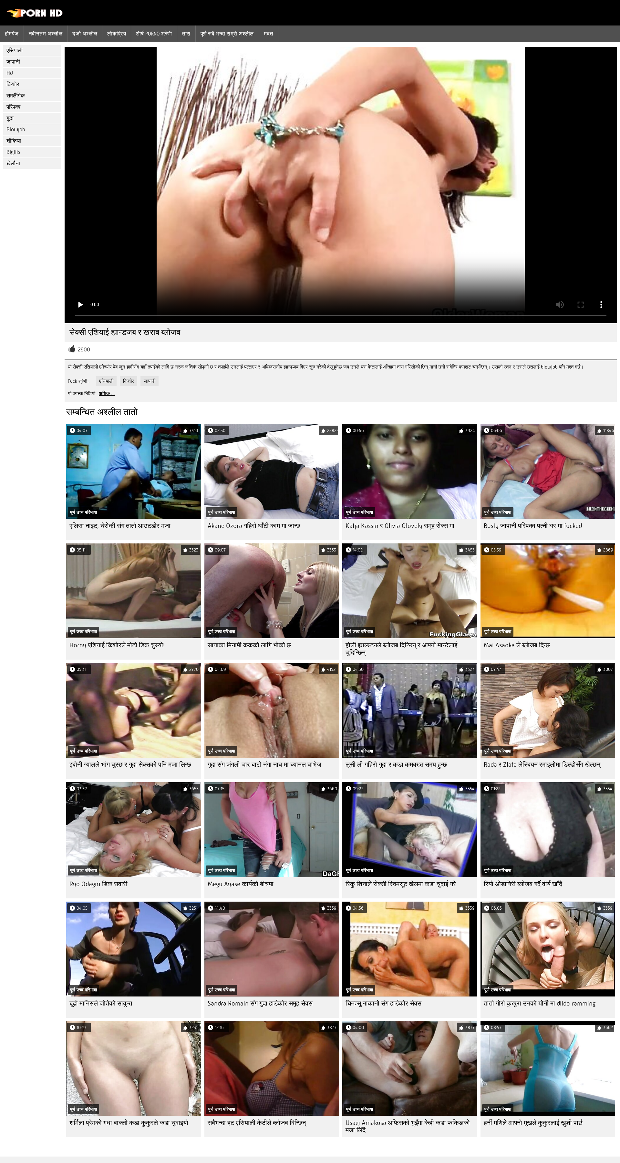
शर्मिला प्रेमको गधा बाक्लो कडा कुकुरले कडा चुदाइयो (128, 1123)
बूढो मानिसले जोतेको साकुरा (100, 1003)
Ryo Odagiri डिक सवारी (98, 884)
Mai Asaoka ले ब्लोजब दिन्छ (517, 645)
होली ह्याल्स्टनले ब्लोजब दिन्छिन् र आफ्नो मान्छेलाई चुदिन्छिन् (401, 649)
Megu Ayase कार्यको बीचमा (241, 884)
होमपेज (12, 33)
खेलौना (13, 163)
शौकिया (13, 141)
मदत (268, 33)
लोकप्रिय (116, 33)
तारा (186, 33)
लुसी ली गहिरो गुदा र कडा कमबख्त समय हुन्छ (396, 764)
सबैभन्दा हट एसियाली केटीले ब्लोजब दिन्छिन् (257, 1123)
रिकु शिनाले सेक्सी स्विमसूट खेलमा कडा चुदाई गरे (401, 884)
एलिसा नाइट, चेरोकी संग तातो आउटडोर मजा (119, 526)
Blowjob (15, 129)
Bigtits (13, 152)
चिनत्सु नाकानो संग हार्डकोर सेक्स (383, 1003)
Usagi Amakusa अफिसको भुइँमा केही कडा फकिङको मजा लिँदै (408, 1126)
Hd (9, 73)
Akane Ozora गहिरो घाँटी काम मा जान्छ (254, 526)
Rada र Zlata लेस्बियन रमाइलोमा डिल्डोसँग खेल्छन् (542, 764)
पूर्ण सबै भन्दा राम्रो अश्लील (227, 33)
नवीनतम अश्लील (46, 33)
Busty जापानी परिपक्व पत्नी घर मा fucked (533, 526)
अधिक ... (107, 393)
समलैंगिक (15, 96)
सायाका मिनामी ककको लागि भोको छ (249, 645)
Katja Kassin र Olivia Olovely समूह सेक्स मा (400, 526)
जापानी (13, 62)
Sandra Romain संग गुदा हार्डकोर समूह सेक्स (260, 1003)
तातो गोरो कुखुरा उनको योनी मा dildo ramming (539, 1003)
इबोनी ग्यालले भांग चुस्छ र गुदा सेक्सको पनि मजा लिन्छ (130, 764)
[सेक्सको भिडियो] (34, 16)
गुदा (10, 118)
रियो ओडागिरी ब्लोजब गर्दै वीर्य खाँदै (523, 884)
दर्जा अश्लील (84, 33)
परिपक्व (13, 107)
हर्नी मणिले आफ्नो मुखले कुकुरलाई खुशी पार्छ (533, 1123)
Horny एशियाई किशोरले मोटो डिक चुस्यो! (117, 645)
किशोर (12, 84)
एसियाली (14, 50)
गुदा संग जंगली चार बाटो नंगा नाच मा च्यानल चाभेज (264, 764)
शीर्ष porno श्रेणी (154, 33)
